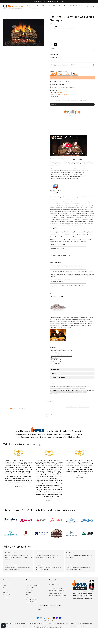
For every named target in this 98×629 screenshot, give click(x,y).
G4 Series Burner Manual (57, 359)
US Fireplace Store (50, 620)
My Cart (5, 587)
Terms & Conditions (30, 597)
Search (4, 585)
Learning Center (30, 587)
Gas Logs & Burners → (80, 386)
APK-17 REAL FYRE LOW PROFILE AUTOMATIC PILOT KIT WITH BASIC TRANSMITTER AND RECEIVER (72, 275)
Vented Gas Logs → (53, 393)
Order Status (6, 590)
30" (80, 158)
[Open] (3, 625)
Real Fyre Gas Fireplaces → (80, 390)
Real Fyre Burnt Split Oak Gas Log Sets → (67, 390)
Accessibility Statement (31, 601)
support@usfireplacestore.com (61, 94)
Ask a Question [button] (72, 406)
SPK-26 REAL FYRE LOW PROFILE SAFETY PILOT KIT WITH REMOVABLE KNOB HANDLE (71, 271)
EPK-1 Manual (54, 357)
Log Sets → (87, 386)
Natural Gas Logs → (60, 388)
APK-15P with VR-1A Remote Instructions (61, 355)
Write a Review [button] (84, 406)
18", (74, 158)
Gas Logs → (73, 386)
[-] (53, 74)
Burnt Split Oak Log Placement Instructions (62, 350)
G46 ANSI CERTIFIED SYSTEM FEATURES (60, 255)
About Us (28, 592)
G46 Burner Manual (56, 363)
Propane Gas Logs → (75, 388)
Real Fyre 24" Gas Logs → (54, 390)
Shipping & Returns (30, 590)
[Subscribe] (59, 609)
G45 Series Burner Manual (57, 361)
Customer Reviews (30, 583)
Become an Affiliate (7, 594)
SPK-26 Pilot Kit (55, 354)
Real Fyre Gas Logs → (90, 390)
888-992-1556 (60, 92)
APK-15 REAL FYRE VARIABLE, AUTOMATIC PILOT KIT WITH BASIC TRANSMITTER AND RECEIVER (67, 280)
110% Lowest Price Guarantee (33, 585)
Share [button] (52, 383)
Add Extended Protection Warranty (58, 71)
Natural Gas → (52, 388)
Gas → (68, 386)
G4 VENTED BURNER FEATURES (58, 248)
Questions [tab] (20, 408)
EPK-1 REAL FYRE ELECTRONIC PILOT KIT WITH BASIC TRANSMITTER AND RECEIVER (67, 286)
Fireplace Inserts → (62, 386)
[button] (28, 5)
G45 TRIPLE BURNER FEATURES (58, 251)
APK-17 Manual (55, 352)
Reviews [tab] (12, 408)
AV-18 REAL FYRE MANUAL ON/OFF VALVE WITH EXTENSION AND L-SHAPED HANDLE (67, 266)
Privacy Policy (29, 594)
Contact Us (6, 592)
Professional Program (8, 583)
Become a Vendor (7, 597)
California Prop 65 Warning (32, 599)
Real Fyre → (82, 388)
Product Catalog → (68, 388)
